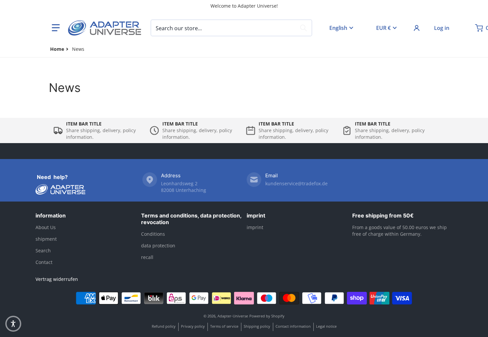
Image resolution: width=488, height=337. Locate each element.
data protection (158, 245)
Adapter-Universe (232, 315)
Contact (44, 262)
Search (43, 250)
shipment (46, 239)
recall (147, 257)
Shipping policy (257, 326)
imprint (256, 215)
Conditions (153, 234)
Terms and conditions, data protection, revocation (191, 218)
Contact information (293, 326)
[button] (56, 28)
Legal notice (326, 326)
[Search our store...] (303, 28)
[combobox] (231, 28)
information (51, 215)
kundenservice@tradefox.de (296, 183)
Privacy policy (193, 326)
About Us (46, 227)
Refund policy (164, 326)
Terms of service (224, 326)
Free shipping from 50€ (383, 215)
